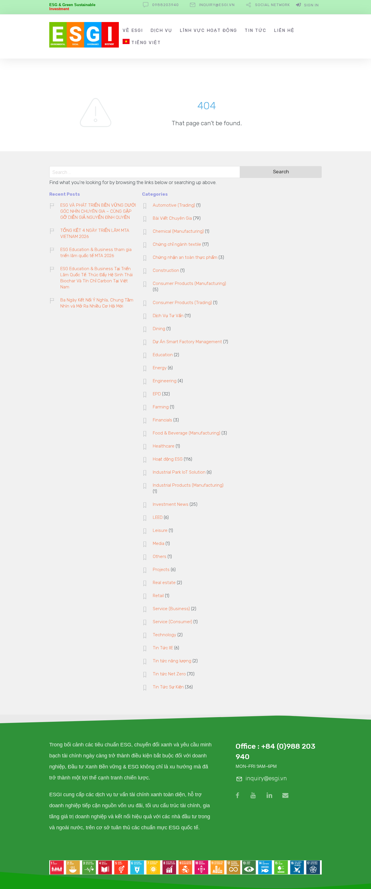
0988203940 (165, 5)
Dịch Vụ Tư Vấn (168, 315)
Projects (161, 569)
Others (159, 556)
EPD (157, 394)
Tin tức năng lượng (172, 660)
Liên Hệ (284, 30)
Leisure (160, 530)
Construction (166, 270)
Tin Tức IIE (163, 647)
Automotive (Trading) (174, 205)
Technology (164, 634)
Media (158, 543)
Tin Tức (255, 30)
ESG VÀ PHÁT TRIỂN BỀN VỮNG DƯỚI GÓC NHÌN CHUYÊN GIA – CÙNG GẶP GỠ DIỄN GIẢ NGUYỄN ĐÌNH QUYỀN (98, 211)
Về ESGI (133, 30)
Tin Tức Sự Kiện (168, 687)
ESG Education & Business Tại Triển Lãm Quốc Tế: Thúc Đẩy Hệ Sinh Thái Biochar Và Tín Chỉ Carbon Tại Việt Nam (96, 278)
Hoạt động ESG (168, 459)
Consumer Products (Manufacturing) (189, 283)
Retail (158, 595)
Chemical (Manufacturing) (178, 231)
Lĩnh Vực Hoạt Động (208, 30)
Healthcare (163, 446)
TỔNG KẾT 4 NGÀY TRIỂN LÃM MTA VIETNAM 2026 (94, 233)
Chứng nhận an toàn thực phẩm (185, 257)
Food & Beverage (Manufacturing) (186, 433)
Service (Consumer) (172, 621)
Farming (161, 407)
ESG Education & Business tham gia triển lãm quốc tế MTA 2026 (96, 252)
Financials (162, 420)
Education (163, 354)
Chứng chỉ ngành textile (177, 244)
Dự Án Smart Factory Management (187, 341)
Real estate (164, 582)
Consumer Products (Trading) (182, 302)
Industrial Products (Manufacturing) (188, 485)
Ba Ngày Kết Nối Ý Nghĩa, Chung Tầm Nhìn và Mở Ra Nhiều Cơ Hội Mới (96, 303)
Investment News (170, 504)
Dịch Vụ (161, 30)
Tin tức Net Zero (169, 674)
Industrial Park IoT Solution (179, 472)
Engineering (165, 380)
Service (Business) (171, 608)
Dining (159, 328)
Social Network (272, 5)
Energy (160, 367)
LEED (158, 517)
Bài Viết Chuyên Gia (172, 218)
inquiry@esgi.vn (217, 5)
